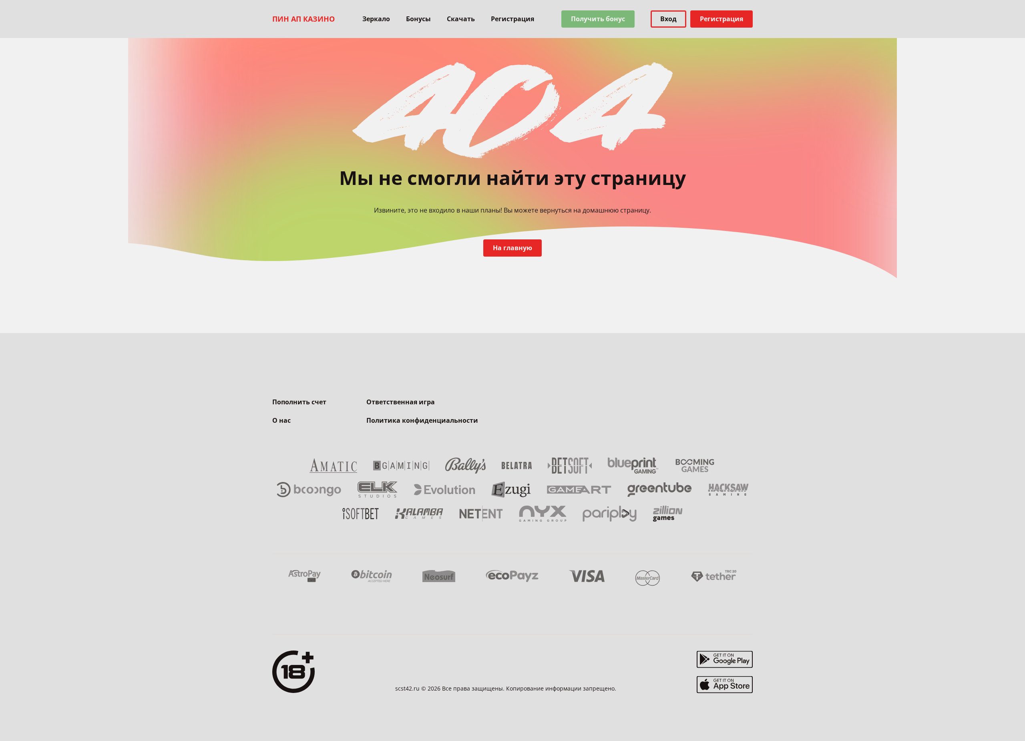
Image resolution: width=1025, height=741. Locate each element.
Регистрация (512, 18)
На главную (512, 247)
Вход (668, 18)
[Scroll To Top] (769, 717)
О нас (281, 420)
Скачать (461, 18)
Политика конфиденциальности (422, 420)
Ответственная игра (400, 402)
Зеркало (376, 18)
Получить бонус (598, 18)
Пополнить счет (299, 402)
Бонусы (418, 18)
